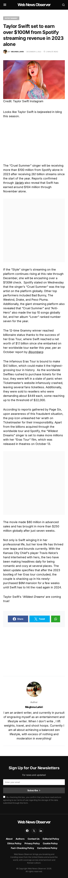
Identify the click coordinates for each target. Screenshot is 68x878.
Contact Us (34, 838)
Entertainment (11, 18)
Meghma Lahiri (34, 707)
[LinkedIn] (40, 831)
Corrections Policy (47, 848)
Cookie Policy (50, 843)
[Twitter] (34, 831)
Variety (19, 182)
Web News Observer (34, 4)
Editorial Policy (51, 838)
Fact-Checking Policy (22, 848)
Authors (20, 838)
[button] (4, 5)
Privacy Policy (32, 843)
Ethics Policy (14, 843)
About (9, 838)
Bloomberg (35, 352)
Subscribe (32, 790)
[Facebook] (27, 831)
